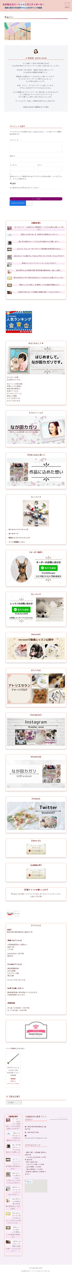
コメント (14, 140)
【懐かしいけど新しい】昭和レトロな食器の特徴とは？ (39, 285)
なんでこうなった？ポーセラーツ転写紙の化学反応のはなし (39, 249)
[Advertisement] (36, 1205)
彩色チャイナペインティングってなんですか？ (39, 263)
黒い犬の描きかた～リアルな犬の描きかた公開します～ (39, 241)
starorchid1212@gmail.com (36, 1138)
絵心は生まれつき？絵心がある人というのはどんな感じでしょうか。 (39, 277)
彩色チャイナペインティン (19, 538)
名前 (12, 156)
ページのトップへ (62, 1118)
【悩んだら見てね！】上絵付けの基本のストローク (39, 234)
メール (13, 165)
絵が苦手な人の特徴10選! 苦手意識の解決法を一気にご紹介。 (39, 270)
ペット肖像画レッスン (17, 542)
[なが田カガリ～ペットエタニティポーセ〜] (24, 5)
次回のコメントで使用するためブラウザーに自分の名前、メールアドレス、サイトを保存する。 (36, 178)
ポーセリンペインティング (18, 529)
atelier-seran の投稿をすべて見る (36, 107)
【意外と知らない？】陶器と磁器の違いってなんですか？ (39, 292)
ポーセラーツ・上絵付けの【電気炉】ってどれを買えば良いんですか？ (13, 1123)
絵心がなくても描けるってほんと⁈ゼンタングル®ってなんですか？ (39, 256)
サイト (39, 165)
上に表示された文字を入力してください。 (25, 188)
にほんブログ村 (36, 896)
